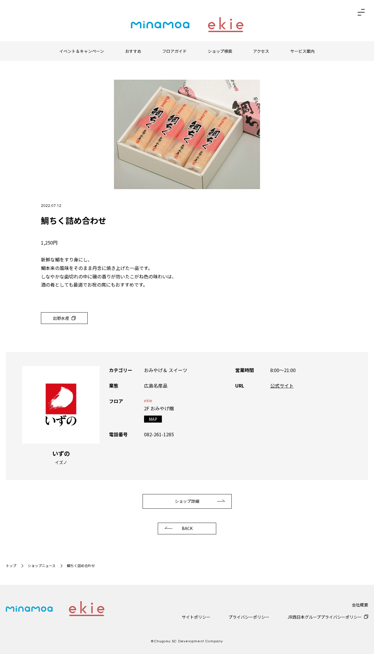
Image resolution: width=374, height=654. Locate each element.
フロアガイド (174, 51)
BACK (187, 528)
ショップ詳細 (187, 501)
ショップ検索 (220, 51)
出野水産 (61, 318)
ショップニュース (42, 565)
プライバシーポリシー (248, 617)
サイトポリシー (196, 617)
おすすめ (133, 51)
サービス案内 (302, 51)
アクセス (261, 51)
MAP (153, 419)
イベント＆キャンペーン (81, 51)
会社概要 (360, 605)
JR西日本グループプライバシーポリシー (325, 617)
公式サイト (282, 385)
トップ (11, 565)
